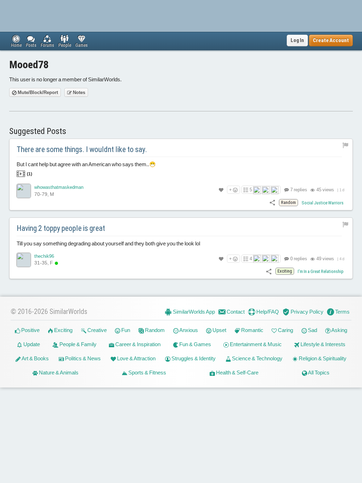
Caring (285, 330)
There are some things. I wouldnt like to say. (82, 149)
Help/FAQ (267, 312)
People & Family (77, 344)
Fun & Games (194, 344)
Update (31, 344)
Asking (339, 330)
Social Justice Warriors (323, 202)
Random (154, 330)
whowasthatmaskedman (58, 187)
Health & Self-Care (236, 372)
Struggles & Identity (193, 358)
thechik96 (44, 256)
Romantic (251, 330)
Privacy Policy (306, 312)
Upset (218, 330)
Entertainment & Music (255, 344)
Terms (342, 312)
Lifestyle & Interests (322, 344)
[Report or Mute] (346, 145)
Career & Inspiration (137, 344)
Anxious (188, 330)
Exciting (62, 330)
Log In (297, 40)
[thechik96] (24, 260)
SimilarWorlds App (193, 312)
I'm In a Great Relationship (321, 271)
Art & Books (35, 358)
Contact (235, 312)
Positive (30, 330)
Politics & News (82, 358)
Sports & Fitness (146, 372)
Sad (312, 330)
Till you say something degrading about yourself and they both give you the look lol (108, 243)
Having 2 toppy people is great (61, 228)
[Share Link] (272, 202)
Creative (96, 330)
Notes (78, 92)
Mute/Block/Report (37, 92)
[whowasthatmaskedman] (24, 191)
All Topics (318, 372)
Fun (125, 330)
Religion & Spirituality (322, 358)
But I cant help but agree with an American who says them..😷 (86, 168)
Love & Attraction (136, 358)
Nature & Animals (58, 372)
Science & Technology (256, 358)
